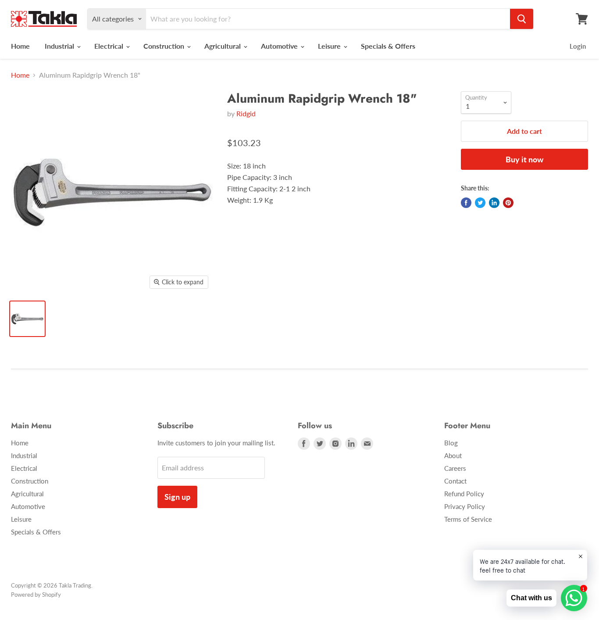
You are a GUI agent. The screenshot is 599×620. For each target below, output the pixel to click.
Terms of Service (468, 519)
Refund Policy (464, 494)
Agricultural (223, 46)
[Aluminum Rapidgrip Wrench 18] (27, 318)
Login (578, 46)
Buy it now (524, 159)
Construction (164, 46)
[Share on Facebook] (466, 202)
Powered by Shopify (36, 594)
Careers (455, 468)
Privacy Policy (464, 506)
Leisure (330, 46)
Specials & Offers (388, 46)
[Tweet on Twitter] (480, 202)
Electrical (109, 46)
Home (20, 46)
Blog (451, 443)
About (453, 455)
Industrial (60, 46)
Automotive (280, 46)
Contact (455, 481)
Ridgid (246, 113)
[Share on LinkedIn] (494, 202)
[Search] (521, 19)
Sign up (177, 497)
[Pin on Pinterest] (508, 202)
